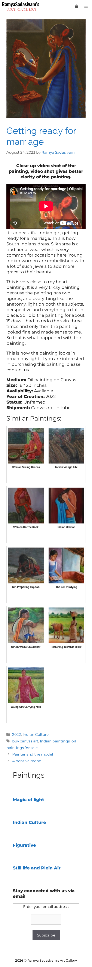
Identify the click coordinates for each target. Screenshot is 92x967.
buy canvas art (25, 741)
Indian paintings (55, 741)
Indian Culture (36, 734)
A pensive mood (27, 761)
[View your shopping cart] (76, 6)
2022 (16, 734)
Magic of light (28, 799)
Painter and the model (32, 754)
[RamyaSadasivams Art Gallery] (20, 6)
